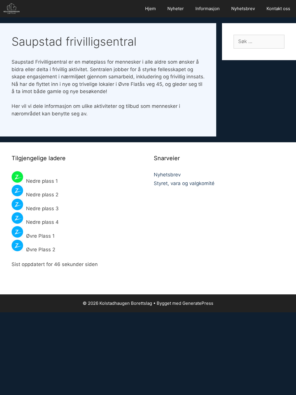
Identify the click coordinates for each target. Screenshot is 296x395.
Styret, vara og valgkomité (184, 183)
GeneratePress (197, 303)
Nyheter (175, 8)
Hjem (150, 8)
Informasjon (207, 8)
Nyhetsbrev (243, 8)
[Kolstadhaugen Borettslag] (13, 8)
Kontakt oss (278, 8)
